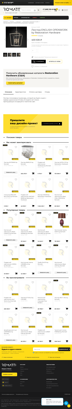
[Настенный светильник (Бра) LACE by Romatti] (61, 252)
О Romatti (22, 381)
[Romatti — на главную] (9, 365)
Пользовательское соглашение (22, 394)
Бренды (16, 17)
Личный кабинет (50, 373)
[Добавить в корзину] (33, 173)
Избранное (49, 371)
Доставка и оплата (40, 2)
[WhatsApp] (6, 3)
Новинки (42, 17)
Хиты (21, 373)
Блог (21, 383)
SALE (21, 375)
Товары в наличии (24, 369)
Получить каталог (15, 83)
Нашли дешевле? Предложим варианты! (45, 57)
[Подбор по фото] (35, 10)
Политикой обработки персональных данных (37, 404)
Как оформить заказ (50, 367)
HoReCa (35, 17)
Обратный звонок (47, 10)
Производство (25, 17)
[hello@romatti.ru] (11, 3)
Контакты (47, 2)
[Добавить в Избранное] (15, 147)
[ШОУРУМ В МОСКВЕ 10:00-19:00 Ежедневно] (3, 3)
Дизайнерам (31, 2)
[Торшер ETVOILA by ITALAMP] (27, 287)
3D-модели (48, 387)
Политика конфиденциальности (8, 394)
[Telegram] (9, 3)
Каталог (9, 17)
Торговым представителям (52, 385)
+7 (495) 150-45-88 (49, 9)
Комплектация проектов (52, 383)
